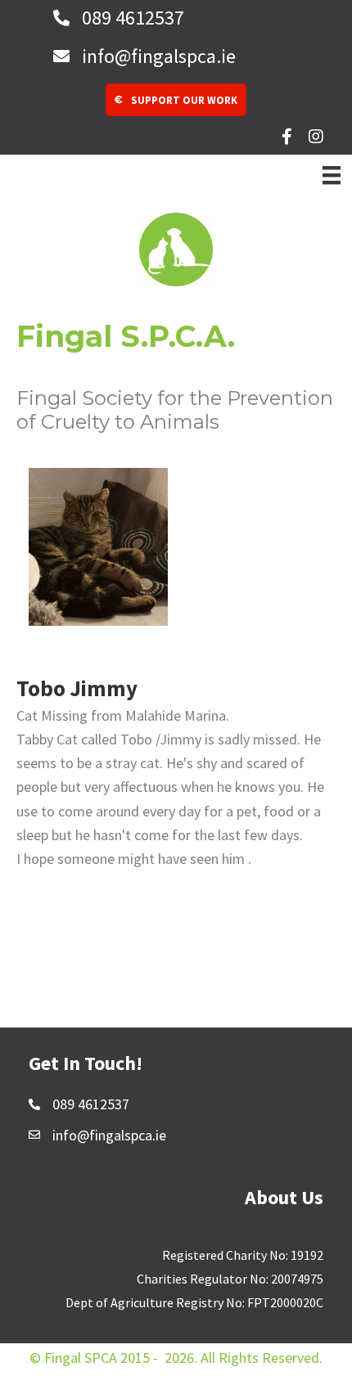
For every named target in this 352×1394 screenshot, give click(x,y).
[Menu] (331, 175)
